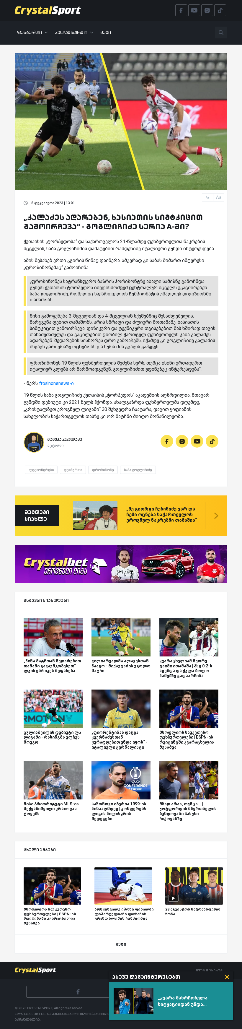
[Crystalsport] (48, 10)
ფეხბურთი (29, 32)
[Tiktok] (212, 441)
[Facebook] (167, 441)
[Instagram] (182, 441)
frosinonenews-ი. (57, 383)
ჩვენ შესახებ (209, 970)
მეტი (105, 32)
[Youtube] (197, 441)
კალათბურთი (71, 32)
